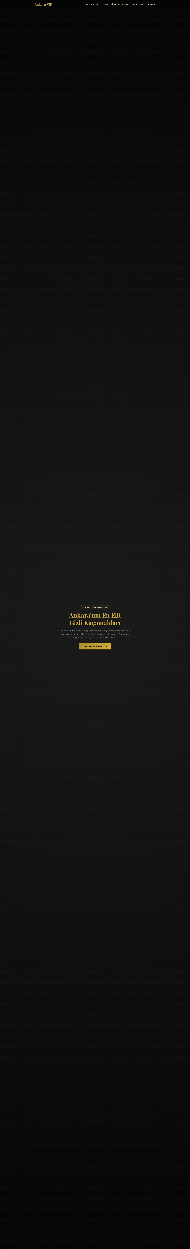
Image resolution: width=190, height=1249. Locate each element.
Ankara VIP (43, 4)
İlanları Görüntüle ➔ (95, 646)
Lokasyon (150, 4)
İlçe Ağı (104, 4)
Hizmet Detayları (119, 4)
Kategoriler (92, 4)
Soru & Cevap (136, 4)
